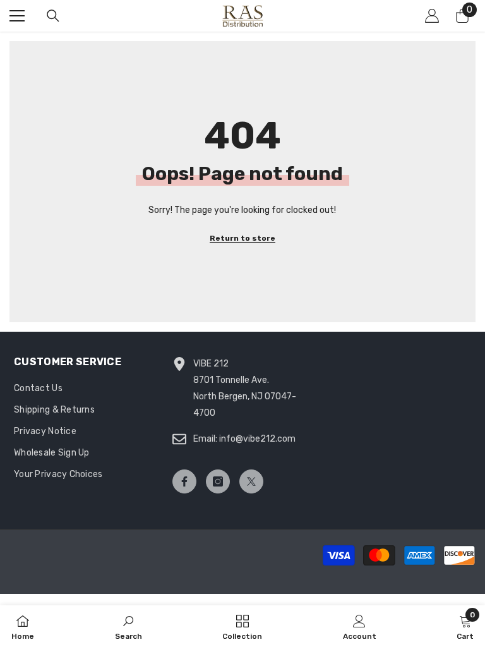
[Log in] (432, 16)
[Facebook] (184, 481)
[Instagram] (218, 481)
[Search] (53, 15)
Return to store (242, 238)
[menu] (17, 15)
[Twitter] (251, 481)
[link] (128, 626)
